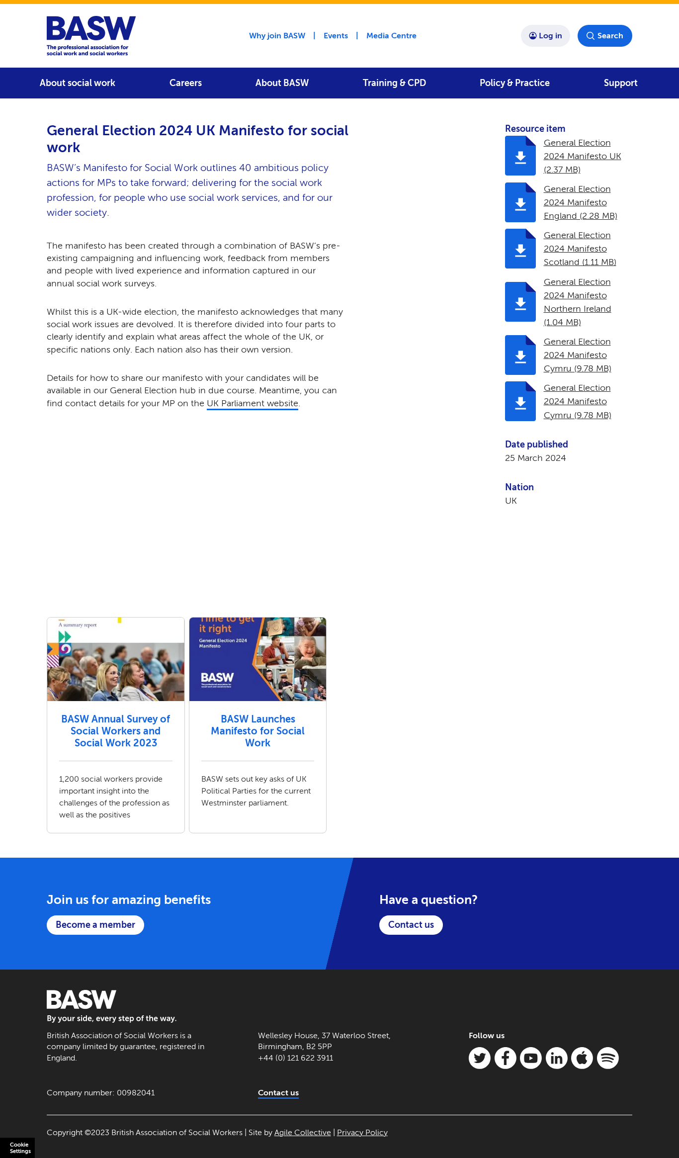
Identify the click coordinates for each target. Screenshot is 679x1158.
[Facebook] (505, 1058)
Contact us (411, 924)
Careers (186, 83)
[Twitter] (480, 1058)
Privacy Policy (362, 1132)
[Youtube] (531, 1058)
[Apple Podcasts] (582, 1058)
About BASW (282, 83)
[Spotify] (608, 1058)
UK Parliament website (252, 403)
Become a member (95, 924)
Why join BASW (277, 35)
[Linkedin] (557, 1058)
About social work (77, 83)
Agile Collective (302, 1132)
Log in (550, 35)
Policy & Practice (515, 83)
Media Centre (391, 35)
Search (610, 35)
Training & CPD (394, 83)
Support (621, 83)
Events (336, 35)
